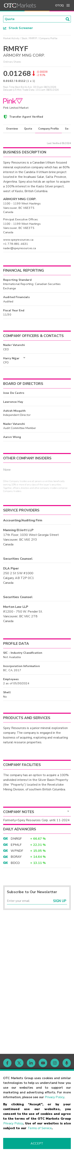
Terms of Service (40, 1128)
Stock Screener (19, 28)
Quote (28, 129)
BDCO (15, 863)
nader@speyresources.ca (19, 248)
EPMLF (16, 845)
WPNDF (17, 851)
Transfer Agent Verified (26, 116)
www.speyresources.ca (18, 240)
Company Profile (48, 129)
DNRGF (16, 838)
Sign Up (59, 901)
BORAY (16, 857)
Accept (37, 1143)
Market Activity (11, 38)
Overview (12, 129)
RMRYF (33, 38)
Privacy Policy (54, 1097)
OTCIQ (59, 5)
